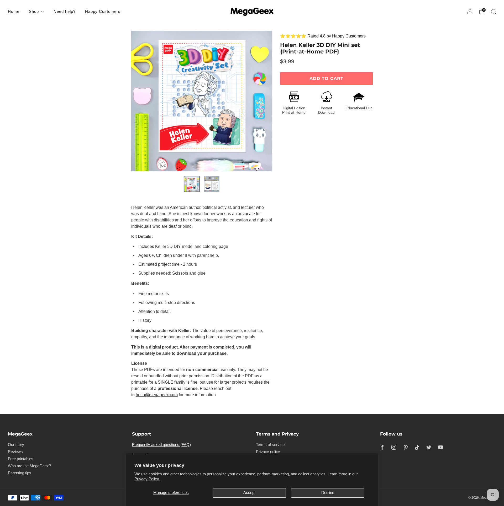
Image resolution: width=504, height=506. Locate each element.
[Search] (493, 11)
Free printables (20, 459)
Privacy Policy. (147, 479)
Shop (34, 11)
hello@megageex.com (157, 395)
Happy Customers (102, 11)
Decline (327, 493)
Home (13, 11)
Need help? (65, 11)
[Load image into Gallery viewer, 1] (192, 184)
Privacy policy (268, 452)
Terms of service (270, 445)
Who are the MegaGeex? (29, 466)
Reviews (15, 452)
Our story (16, 445)
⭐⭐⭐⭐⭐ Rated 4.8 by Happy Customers (323, 36)
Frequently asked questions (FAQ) (161, 445)
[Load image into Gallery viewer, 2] (211, 184)
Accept (249, 493)
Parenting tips (19, 473)
